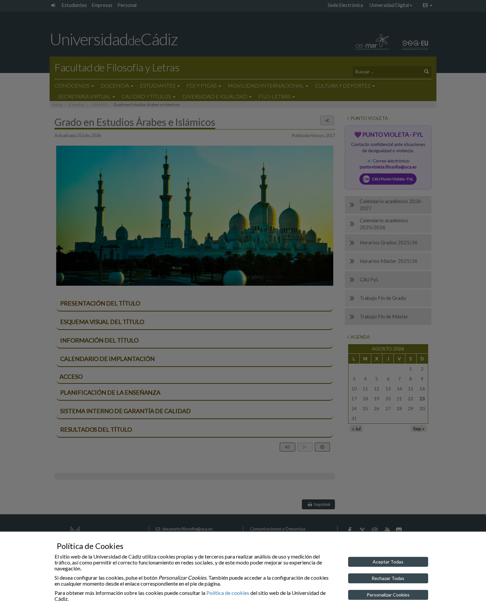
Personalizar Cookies (388, 594)
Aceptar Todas (388, 561)
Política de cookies (227, 593)
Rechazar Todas (388, 578)
